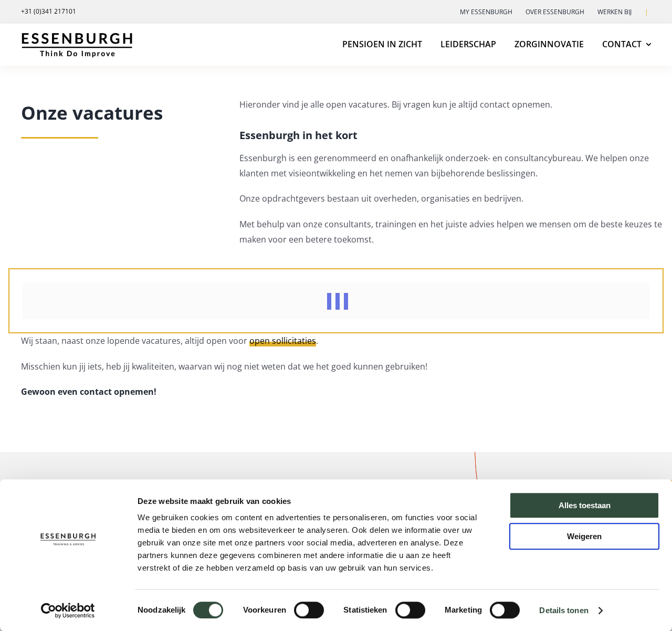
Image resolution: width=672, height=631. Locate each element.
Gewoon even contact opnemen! (88, 391)
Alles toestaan (585, 505)
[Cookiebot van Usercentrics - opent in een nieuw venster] (68, 610)
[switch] (309, 610)
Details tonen (563, 610)
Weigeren (584, 536)
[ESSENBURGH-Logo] (76, 35)
